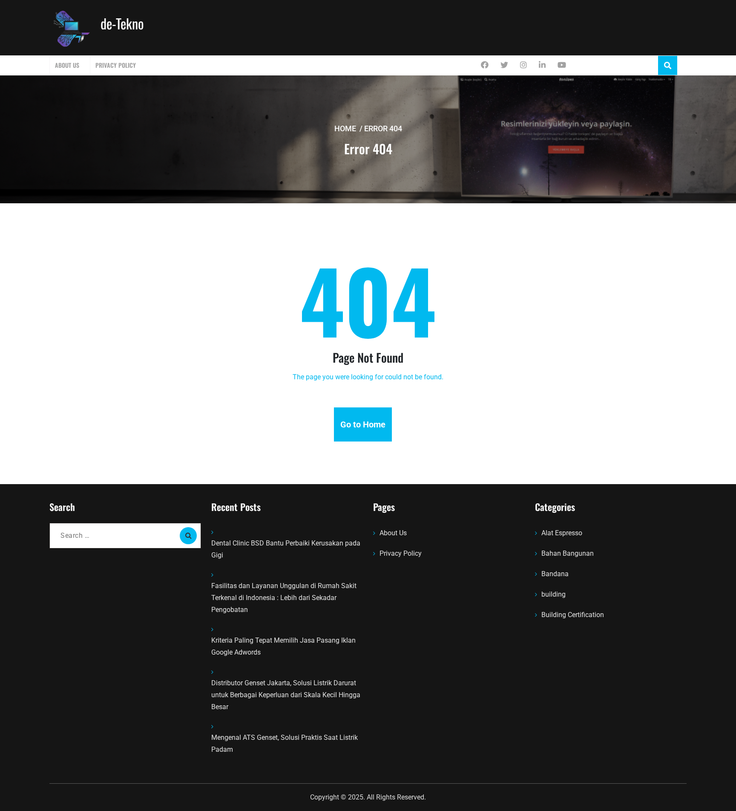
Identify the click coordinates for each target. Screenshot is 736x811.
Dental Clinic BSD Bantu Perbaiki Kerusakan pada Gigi (285, 549)
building (553, 594)
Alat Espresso (561, 533)
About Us (67, 65)
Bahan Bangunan (567, 553)
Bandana (555, 574)
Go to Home (362, 424)
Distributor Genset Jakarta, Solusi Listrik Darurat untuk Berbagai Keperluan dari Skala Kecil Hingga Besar (285, 695)
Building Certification (572, 615)
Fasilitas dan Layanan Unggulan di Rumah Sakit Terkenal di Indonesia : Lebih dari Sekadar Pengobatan (283, 598)
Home (345, 128)
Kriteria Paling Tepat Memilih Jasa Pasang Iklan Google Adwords (283, 646)
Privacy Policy (115, 65)
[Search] (188, 535)
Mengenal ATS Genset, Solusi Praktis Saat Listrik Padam (284, 743)
